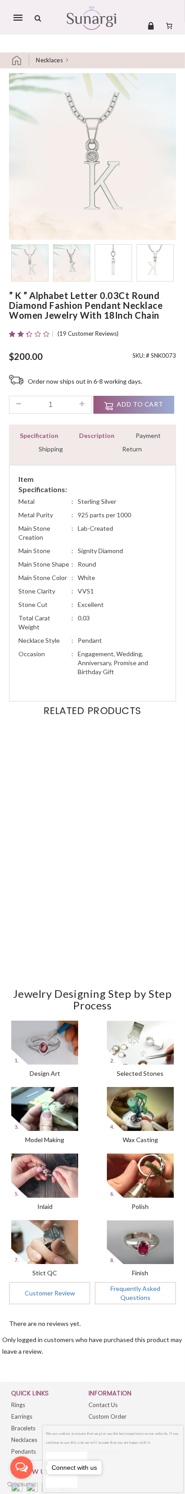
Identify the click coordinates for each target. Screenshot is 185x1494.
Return (132, 449)
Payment (148, 435)
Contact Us (103, 1404)
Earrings (21, 1416)
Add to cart (140, 404)
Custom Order (107, 1416)
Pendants (23, 1451)
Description (97, 435)
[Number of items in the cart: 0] (169, 26)
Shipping (51, 449)
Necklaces (49, 60)
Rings (18, 1404)
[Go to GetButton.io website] (21, 1485)
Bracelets (23, 1428)
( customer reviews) (88, 333)
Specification (39, 435)
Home (20, 60)
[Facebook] (16, 1488)
